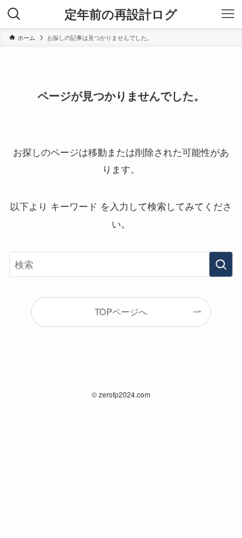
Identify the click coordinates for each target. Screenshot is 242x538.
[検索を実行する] (221, 264)
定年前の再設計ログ (121, 14)
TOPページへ (121, 311)
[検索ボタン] (14, 14)
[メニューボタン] (228, 14)
